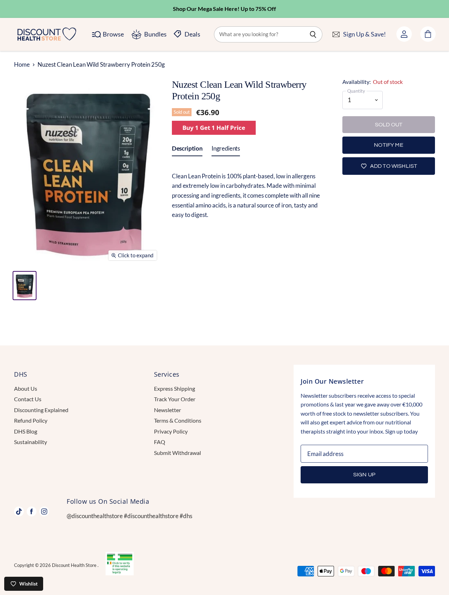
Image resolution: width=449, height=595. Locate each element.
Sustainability (30, 441)
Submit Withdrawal (177, 452)
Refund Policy (30, 420)
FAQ (159, 441)
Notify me (388, 145)
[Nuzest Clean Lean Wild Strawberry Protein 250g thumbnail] (24, 285)
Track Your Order (174, 399)
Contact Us (27, 399)
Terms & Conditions (177, 420)
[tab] (187, 150)
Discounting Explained (41, 409)
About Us (25, 388)
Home (22, 64)
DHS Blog (25, 431)
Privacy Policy (171, 431)
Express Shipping (174, 388)
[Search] (313, 34)
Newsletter (167, 409)
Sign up (364, 474)
